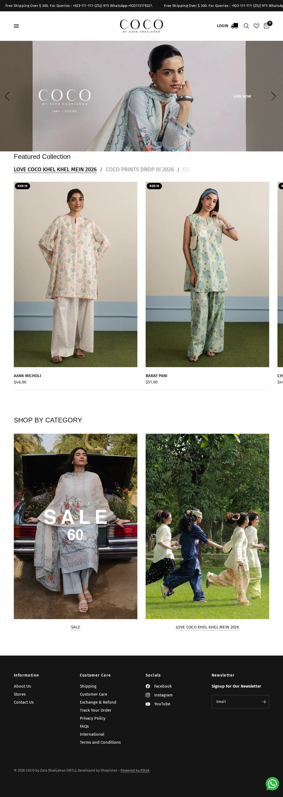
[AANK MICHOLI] (75, 274)
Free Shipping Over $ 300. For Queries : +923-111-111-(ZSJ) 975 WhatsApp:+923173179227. (193, 5)
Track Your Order (95, 710)
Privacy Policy (92, 718)
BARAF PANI (156, 375)
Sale (75, 627)
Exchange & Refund (98, 702)
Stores (20, 694)
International (92, 734)
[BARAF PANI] (207, 274)
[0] (265, 26)
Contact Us (24, 702)
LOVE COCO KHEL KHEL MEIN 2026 (55, 169)
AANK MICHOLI (27, 375)
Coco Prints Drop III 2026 (140, 169)
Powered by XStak (135, 770)
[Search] (246, 26)
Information (26, 675)
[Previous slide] (8, 96)
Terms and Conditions (100, 742)
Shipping (88, 686)
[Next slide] (274, 96)
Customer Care (95, 675)
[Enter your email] (263, 701)
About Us (22, 686)
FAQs (84, 726)
